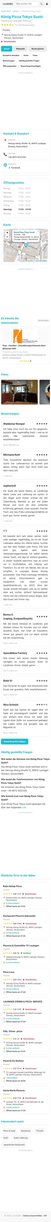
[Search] (41, 3)
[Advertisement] (25, 100)
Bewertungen (9, 61)
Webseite (20, 49)
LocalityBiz (8, 4)
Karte (26, 55)
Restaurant (26, 1131)
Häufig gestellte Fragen (29, 61)
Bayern (16, 11)
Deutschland (6, 11)
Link (24, 807)
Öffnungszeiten (9, 66)
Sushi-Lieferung (21, 1138)
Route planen (38, 49)
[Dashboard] (47, 3)
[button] (26, 246)
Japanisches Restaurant (14, 1144)
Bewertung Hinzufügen (31, 66)
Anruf (6, 49)
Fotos (35, 55)
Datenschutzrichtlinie (32, 1215)
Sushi (5, 1138)
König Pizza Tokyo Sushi (24, 232)
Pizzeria (6, 30)
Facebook (15, 167)
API (45, 1215)
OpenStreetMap (41, 260)
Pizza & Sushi (9, 1131)
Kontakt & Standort (11, 55)
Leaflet (30, 260)
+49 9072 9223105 (17, 157)
